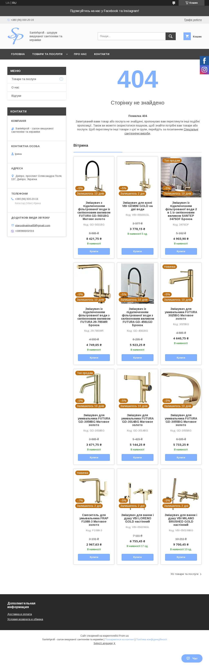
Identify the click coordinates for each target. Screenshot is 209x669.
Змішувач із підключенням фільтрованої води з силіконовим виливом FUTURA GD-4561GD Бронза (137, 317)
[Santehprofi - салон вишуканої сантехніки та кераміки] (16, 43)
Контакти (101, 54)
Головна (18, 54)
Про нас (80, 54)
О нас (15, 87)
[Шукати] (171, 36)
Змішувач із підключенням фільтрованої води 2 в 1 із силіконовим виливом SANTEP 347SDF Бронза (181, 211)
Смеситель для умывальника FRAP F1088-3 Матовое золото (93, 519)
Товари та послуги (47, 54)
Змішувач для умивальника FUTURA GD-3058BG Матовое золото (94, 420)
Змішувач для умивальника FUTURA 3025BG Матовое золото (181, 313)
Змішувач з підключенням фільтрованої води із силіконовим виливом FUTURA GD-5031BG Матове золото (93, 211)
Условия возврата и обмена (25, 619)
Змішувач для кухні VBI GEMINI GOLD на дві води (137, 206)
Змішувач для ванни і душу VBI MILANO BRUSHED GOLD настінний (181, 519)
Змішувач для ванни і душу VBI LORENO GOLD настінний (137, 518)
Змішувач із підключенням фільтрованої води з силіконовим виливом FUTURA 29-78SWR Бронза (93, 317)
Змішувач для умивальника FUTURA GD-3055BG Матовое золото (181, 420)
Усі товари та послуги (184, 573)
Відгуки (16, 95)
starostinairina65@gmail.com (32, 225)
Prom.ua (124, 635)
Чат (195, 658)
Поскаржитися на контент (119, 639)
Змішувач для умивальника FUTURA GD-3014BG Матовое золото (137, 420)
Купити (94, 251)
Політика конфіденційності (151, 639)
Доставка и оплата (19, 614)
